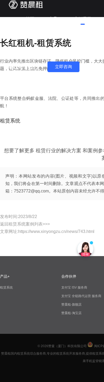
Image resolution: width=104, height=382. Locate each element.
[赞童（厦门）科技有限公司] (26, 8)
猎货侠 (54, 36)
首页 (30, 19)
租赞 (30, 36)
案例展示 (82, 19)
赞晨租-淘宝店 (71, 313)
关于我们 (82, 36)
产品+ (54, 19)
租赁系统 (6, 287)
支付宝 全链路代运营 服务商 (81, 296)
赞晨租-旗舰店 (71, 304)
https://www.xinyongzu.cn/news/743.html (56, 231)
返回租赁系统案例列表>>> (25, 224)
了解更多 (34, 53)
